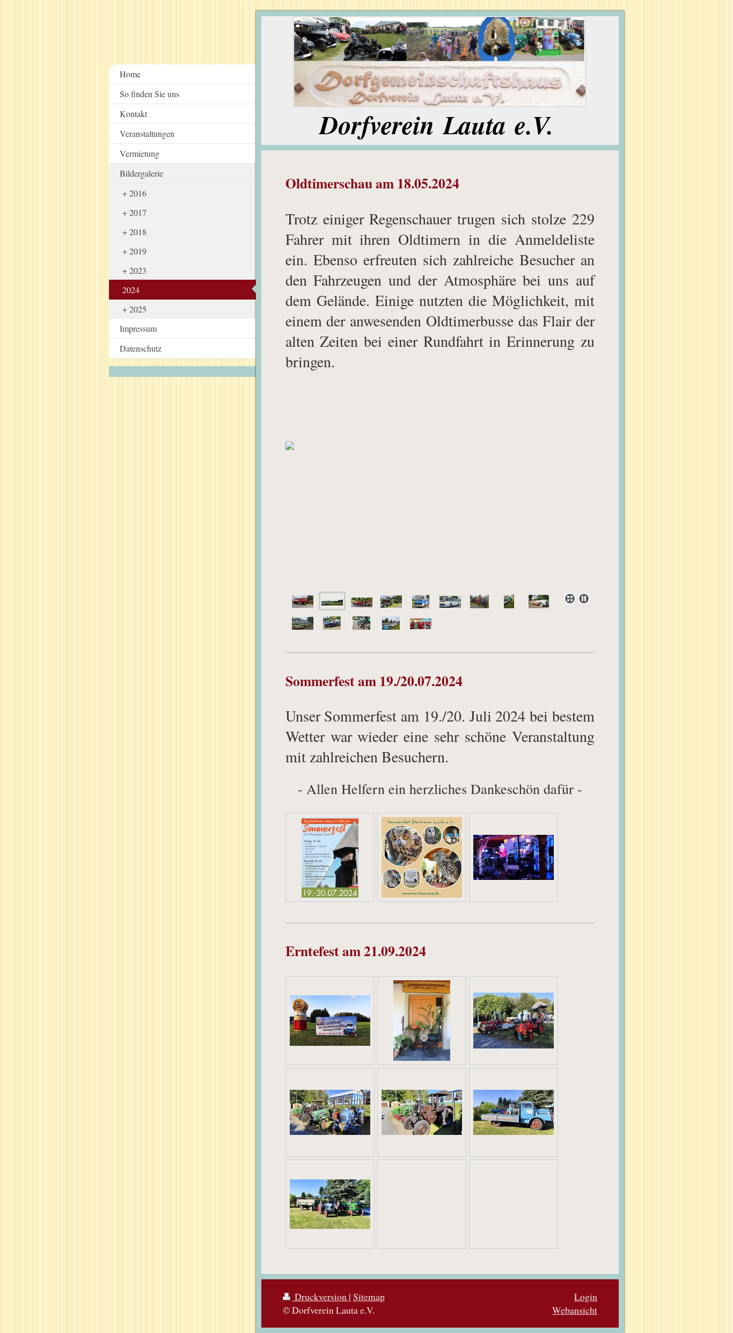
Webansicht (574, 1309)
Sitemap (369, 1296)
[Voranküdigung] (330, 1020)
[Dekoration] (421, 1020)
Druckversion (320, 1296)
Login (585, 1296)
